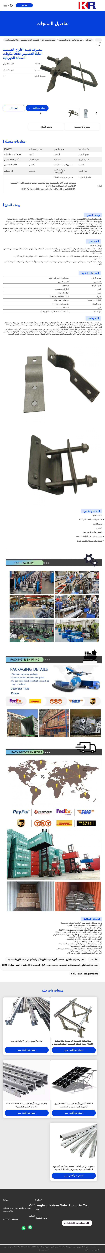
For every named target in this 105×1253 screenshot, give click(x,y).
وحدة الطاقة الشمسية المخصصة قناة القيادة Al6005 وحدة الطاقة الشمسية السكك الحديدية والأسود (73, 1043)
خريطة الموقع (86, 1248)
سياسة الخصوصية (96, 1248)
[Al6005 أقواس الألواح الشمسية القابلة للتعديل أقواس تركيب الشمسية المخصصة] (73, 1080)
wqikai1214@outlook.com (75, 1223)
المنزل (98, 39)
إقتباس (24, 5)
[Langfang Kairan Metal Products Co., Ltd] (88, 5)
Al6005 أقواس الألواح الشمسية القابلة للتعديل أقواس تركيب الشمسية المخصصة (73, 1105)
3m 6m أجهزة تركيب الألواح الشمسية (26, 1041)
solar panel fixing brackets (84, 974)
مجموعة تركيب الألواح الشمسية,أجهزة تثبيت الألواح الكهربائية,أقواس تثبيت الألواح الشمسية (46, 959)
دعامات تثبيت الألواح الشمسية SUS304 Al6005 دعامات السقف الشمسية (26, 1105)
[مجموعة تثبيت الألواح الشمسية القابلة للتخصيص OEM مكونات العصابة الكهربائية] (68, 75)
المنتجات (89, 40)
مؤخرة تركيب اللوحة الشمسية (70, 40)
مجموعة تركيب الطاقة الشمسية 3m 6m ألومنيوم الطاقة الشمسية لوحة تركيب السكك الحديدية (74, 1168)
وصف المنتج (46, 126)
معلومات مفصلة (82, 126)
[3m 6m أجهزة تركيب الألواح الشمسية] (26, 1017)
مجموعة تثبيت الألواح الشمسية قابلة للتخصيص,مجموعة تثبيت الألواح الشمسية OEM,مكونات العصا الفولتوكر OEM (50, 965)
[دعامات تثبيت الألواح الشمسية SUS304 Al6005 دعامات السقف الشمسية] (26, 1080)
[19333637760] (30, 1227)
